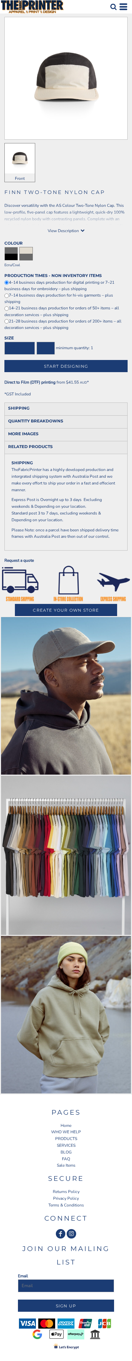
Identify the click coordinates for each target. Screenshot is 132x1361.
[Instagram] (71, 1234)
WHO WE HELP (66, 1132)
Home (66, 1125)
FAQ (66, 1159)
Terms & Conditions (66, 1205)
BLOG (66, 1152)
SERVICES (66, 1145)
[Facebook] (60, 1234)
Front (20, 178)
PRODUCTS (66, 1138)
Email (23, 1276)
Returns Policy (66, 1191)
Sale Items (66, 1165)
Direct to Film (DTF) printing (30, 382)
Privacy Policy (66, 1198)
